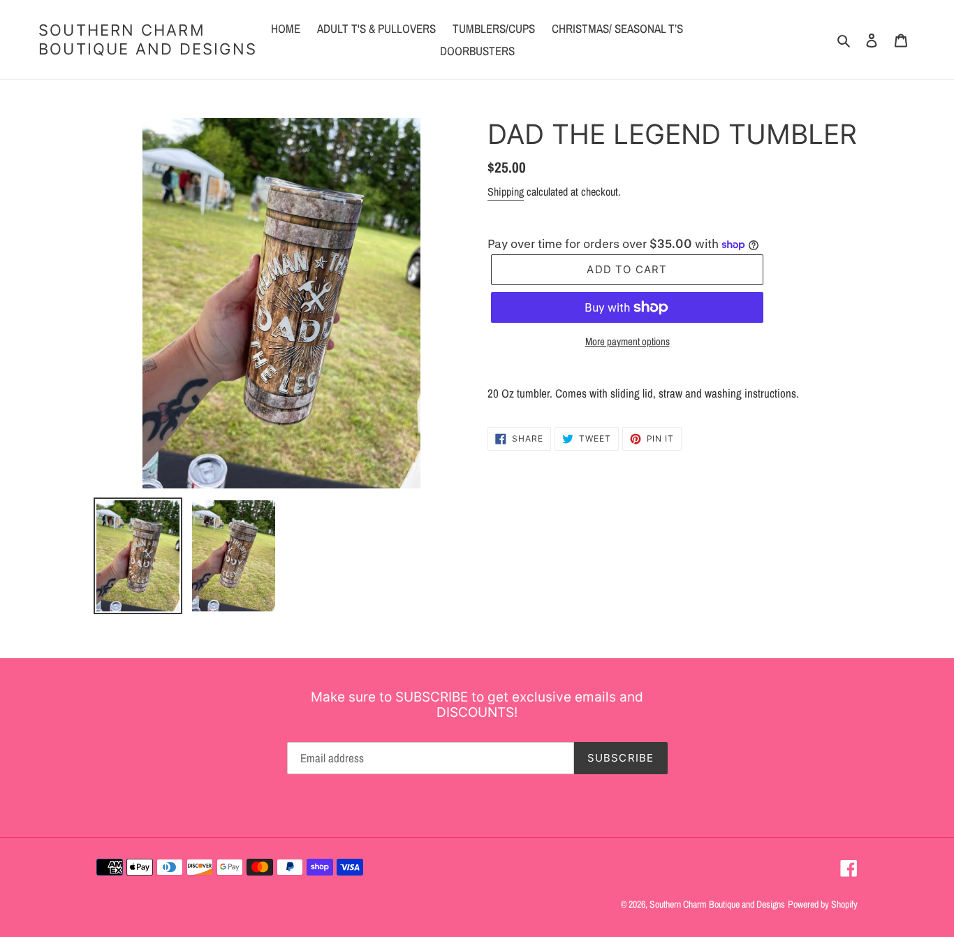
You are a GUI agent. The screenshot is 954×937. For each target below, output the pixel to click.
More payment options (627, 341)
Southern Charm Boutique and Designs (147, 39)
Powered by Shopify (823, 904)
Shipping (505, 191)
